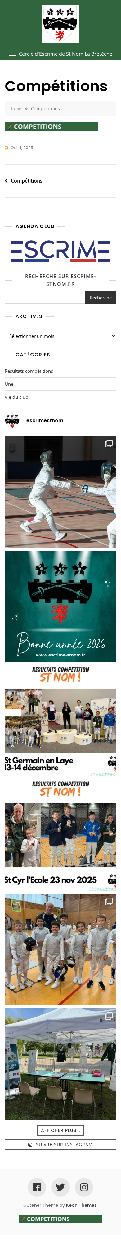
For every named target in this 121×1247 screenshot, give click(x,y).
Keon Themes (81, 1205)
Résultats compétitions (29, 371)
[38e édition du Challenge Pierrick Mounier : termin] (60, 492)
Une (9, 384)
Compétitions (27, 180)
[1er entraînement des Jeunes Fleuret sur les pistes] (60, 949)
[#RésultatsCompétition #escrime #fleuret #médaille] (60, 720)
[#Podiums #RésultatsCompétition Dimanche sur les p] (60, 835)
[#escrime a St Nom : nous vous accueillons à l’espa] (60, 1064)
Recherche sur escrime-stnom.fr (60, 280)
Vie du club (16, 397)
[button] (60, 54)
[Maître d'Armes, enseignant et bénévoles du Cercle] (60, 606)
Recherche (101, 298)
